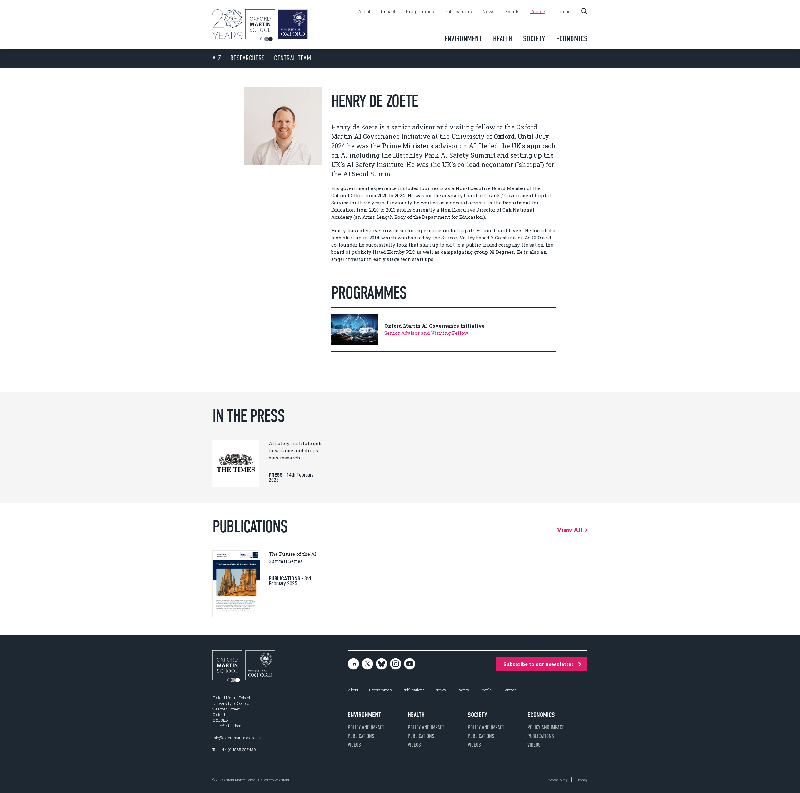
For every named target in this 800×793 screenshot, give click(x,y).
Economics (572, 38)
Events (512, 11)
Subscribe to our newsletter (538, 664)
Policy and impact (366, 727)
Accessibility (558, 779)
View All (570, 530)
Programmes (420, 11)
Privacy (582, 779)
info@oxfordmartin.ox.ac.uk (236, 737)
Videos (354, 745)
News (488, 11)
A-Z (216, 58)
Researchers (247, 58)
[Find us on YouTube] (409, 664)
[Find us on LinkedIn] (353, 664)
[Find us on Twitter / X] (367, 664)
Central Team (292, 58)
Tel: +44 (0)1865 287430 (234, 749)
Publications (458, 11)
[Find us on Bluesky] (381, 664)
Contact (563, 11)
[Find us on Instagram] (395, 664)
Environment (463, 38)
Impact (388, 11)
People (537, 11)
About (364, 11)
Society (534, 38)
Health (502, 38)
